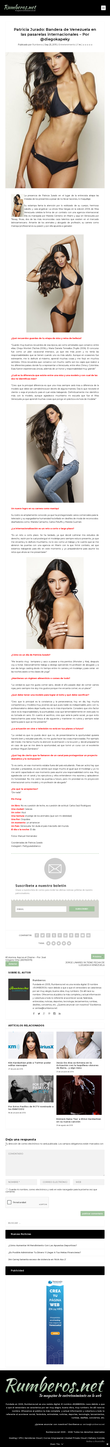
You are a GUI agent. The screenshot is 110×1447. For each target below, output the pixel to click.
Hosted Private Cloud (75, 1438)
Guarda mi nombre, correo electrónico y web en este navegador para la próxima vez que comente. (51, 1190)
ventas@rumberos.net (94, 1424)
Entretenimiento (67, 44)
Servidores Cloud (33, 1438)
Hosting (13, 1438)
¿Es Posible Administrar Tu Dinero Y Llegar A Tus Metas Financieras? (44, 1252)
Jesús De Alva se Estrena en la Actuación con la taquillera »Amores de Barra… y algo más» (77, 1065)
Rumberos (37, 44)
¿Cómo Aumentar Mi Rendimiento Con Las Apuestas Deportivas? (42, 1245)
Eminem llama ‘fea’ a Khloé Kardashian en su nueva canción (78, 1120)
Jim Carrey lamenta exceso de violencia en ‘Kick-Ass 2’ (37, 1259)
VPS (21, 1438)
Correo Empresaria (53, 1438)
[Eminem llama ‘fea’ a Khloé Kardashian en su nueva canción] (79, 1095)
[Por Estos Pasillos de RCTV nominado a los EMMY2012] (31, 1088)
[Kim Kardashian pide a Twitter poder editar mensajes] (31, 1045)
